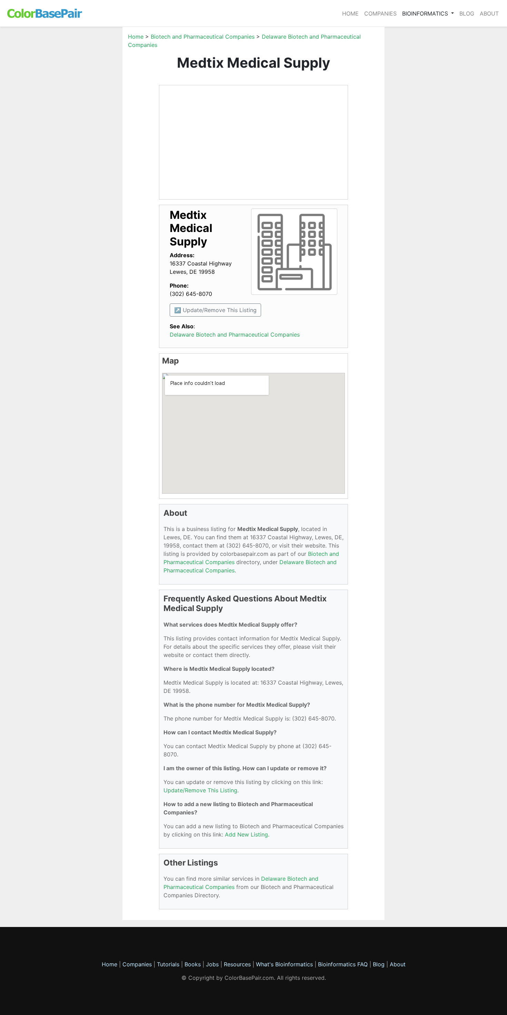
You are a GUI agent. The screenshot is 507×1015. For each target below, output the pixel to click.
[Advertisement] (89, 136)
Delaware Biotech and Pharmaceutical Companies (235, 334)
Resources (237, 964)
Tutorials (168, 964)
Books (193, 964)
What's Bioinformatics (284, 964)
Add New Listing (246, 834)
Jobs (212, 964)
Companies (380, 13)
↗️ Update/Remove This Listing (215, 310)
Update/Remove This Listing (200, 790)
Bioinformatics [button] (426, 13)
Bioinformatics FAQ (343, 964)
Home (350, 13)
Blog (466, 13)
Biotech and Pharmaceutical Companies (203, 36)
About (489, 13)
